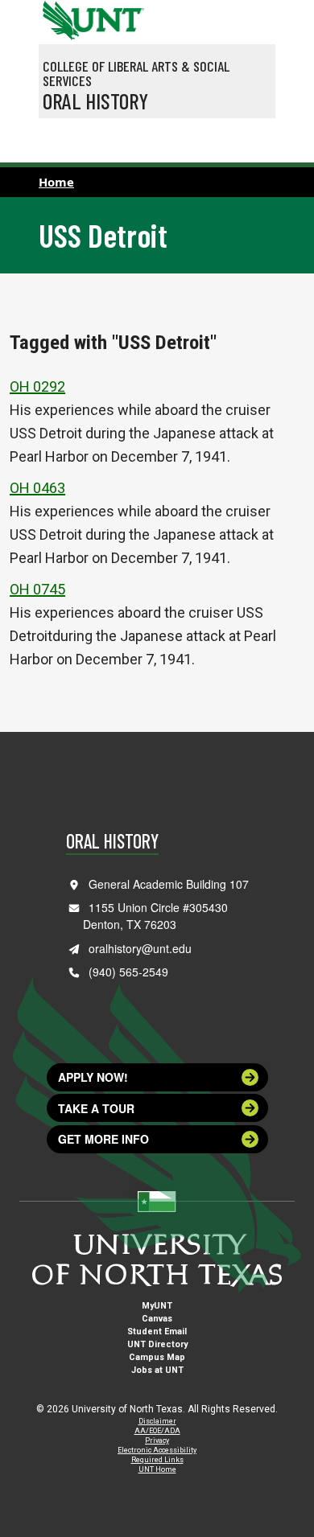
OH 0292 (37, 386)
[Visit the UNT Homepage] (119, 14)
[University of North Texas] (59, 18)
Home (56, 182)
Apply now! (93, 1077)
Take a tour (96, 1108)
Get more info (103, 1139)
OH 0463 (37, 487)
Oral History (95, 100)
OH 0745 (37, 589)
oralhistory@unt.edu (140, 948)
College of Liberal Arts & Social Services (136, 73)
